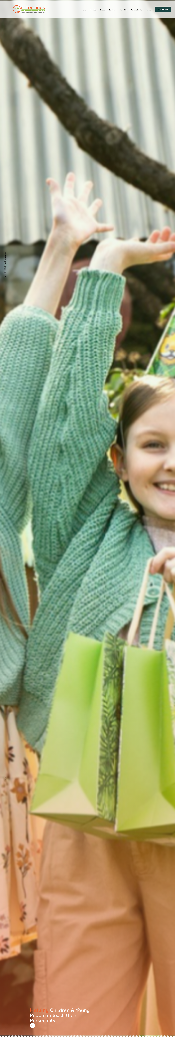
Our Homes (112, 10)
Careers (102, 10)
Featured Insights (136, 10)
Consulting (123, 10)
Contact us (149, 10)
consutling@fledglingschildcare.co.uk (5, 265)
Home (84, 10)
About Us (93, 10)
